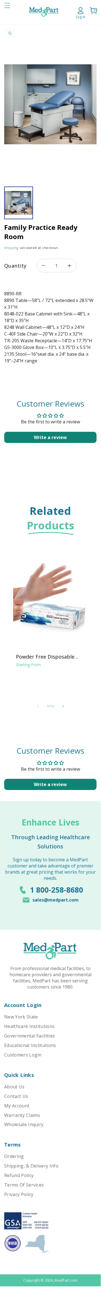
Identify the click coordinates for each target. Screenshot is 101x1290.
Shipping (11, 248)
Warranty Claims (22, 1115)
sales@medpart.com (55, 900)
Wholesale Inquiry (23, 1124)
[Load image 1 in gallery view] (18, 203)
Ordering (14, 1156)
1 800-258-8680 (56, 890)
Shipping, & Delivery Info (31, 1166)
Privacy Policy (18, 1194)
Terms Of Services (24, 1185)
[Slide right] (63, 706)
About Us (14, 1087)
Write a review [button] (50, 437)
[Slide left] (38, 706)
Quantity (15, 265)
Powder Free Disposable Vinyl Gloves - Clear (45, 656)
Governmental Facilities (29, 1036)
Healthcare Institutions (29, 1026)
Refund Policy (19, 1175)
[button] (7, 12)
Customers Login (23, 1055)
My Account (16, 1106)
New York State (21, 1017)
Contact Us (16, 1096)
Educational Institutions (30, 1045)
